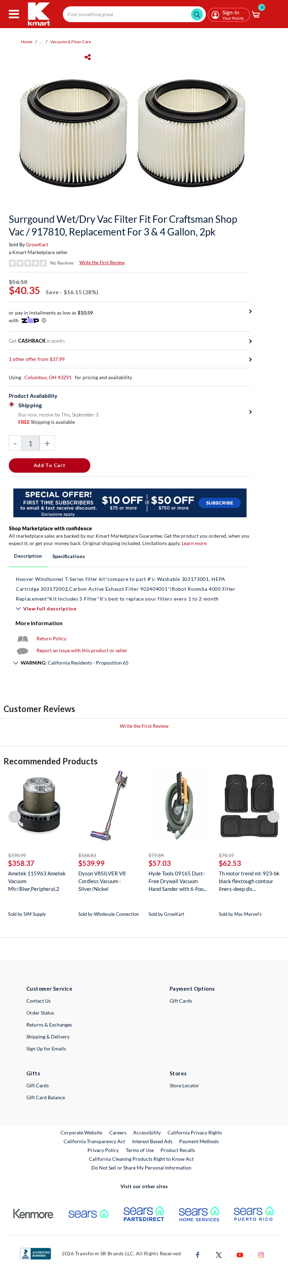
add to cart (50, 465)
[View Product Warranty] (22, 638)
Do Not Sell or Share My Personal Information (141, 1168)
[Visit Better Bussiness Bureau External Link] (35, 1253)
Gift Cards (181, 1001)
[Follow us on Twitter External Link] (219, 1254)
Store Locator (184, 1085)
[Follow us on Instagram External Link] (261, 1254)
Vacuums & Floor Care (70, 41)
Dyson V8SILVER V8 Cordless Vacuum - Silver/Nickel (102, 881)
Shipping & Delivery (48, 1037)
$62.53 (230, 863)
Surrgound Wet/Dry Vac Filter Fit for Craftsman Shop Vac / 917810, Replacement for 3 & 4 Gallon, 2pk (123, 225)
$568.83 (87, 855)
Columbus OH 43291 (48, 377)
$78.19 (226, 855)
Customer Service (49, 988)
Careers (118, 1132)
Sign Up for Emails (46, 1048)
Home (26, 41)
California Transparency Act (94, 1141)
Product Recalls (178, 1150)
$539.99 (91, 863)
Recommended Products (51, 761)
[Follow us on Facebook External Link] (198, 1254)
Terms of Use (140, 1150)
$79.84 (156, 855)
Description (28, 556)
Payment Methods (199, 1141)
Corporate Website (81, 1132)
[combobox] (134, 14)
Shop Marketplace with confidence (50, 528)
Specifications (68, 556)
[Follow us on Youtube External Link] (240, 1254)
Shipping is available (46, 422)
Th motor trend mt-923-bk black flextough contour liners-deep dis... (249, 881)
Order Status (40, 1013)
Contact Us (38, 1001)
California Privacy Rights (195, 1132)
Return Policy (51, 638)
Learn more (194, 543)
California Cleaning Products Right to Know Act (141, 1159)
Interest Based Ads (152, 1141)
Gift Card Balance (45, 1097)
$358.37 (21, 863)
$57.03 (160, 863)
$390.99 (17, 855)
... (41, 41)
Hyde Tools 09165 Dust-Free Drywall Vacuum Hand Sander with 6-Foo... (178, 881)
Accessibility (147, 1132)
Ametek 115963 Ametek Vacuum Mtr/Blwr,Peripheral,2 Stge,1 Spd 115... (37, 881)
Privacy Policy (103, 1150)
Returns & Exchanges (49, 1025)
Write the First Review (102, 262)
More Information (39, 623)
